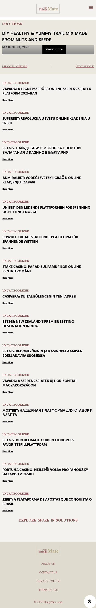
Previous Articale (14, 66)
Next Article (85, 66)
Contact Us (48, 573)
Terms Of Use (48, 590)
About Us (48, 564)
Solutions (12, 24)
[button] (91, 7)
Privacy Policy (48, 582)
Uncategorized (15, 83)
